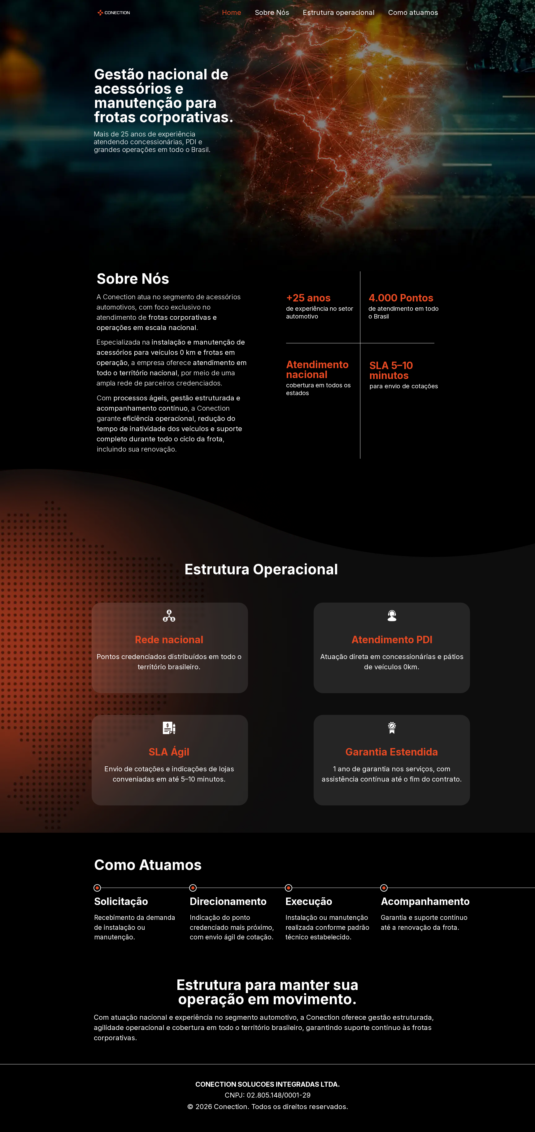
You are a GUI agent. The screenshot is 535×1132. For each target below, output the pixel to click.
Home (231, 12)
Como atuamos (413, 12)
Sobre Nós (272, 12)
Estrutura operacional (339, 12)
